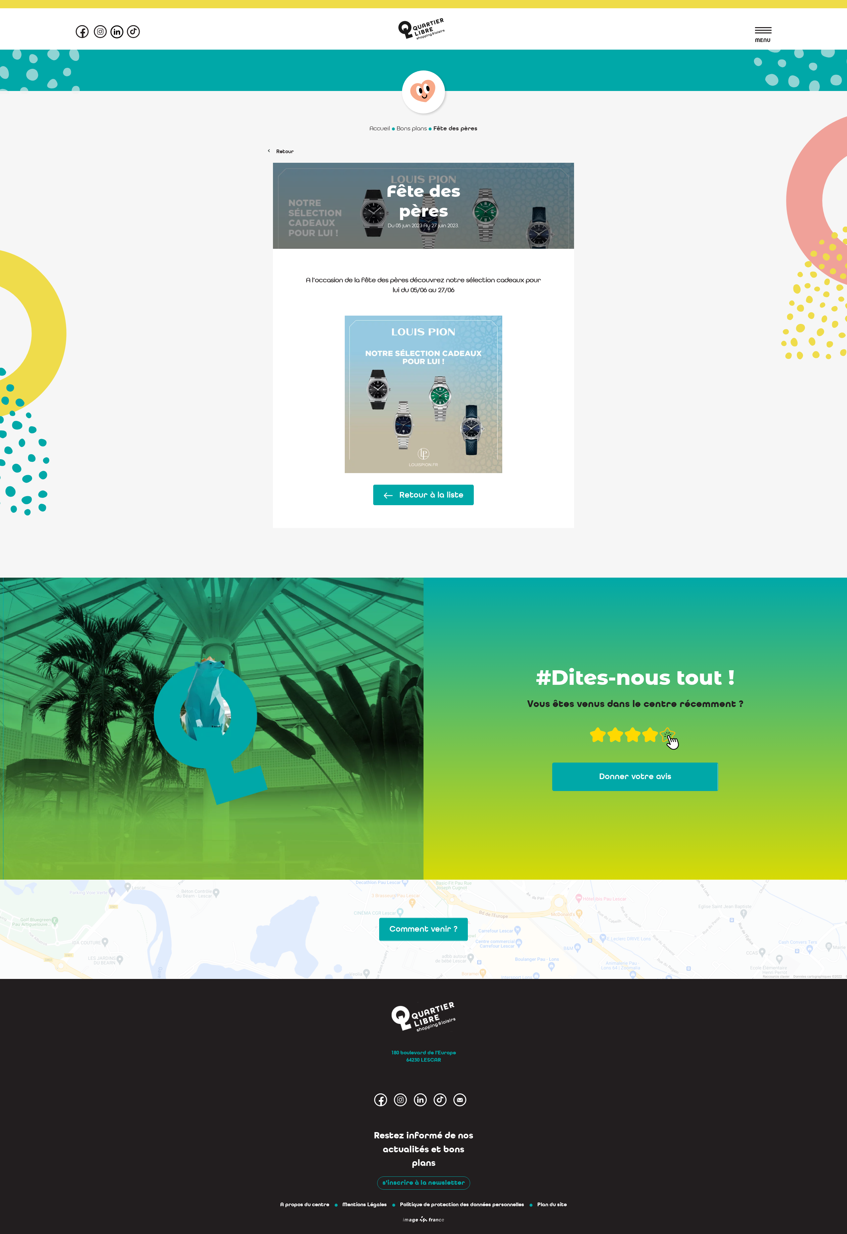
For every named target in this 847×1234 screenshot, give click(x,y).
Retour (285, 151)
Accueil (380, 128)
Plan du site (552, 1204)
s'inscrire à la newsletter (423, 1183)
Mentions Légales (364, 1204)
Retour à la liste (431, 495)
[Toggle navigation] (760, 31)
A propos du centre (304, 1204)
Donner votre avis (635, 776)
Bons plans (412, 128)
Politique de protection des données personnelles (462, 1204)
